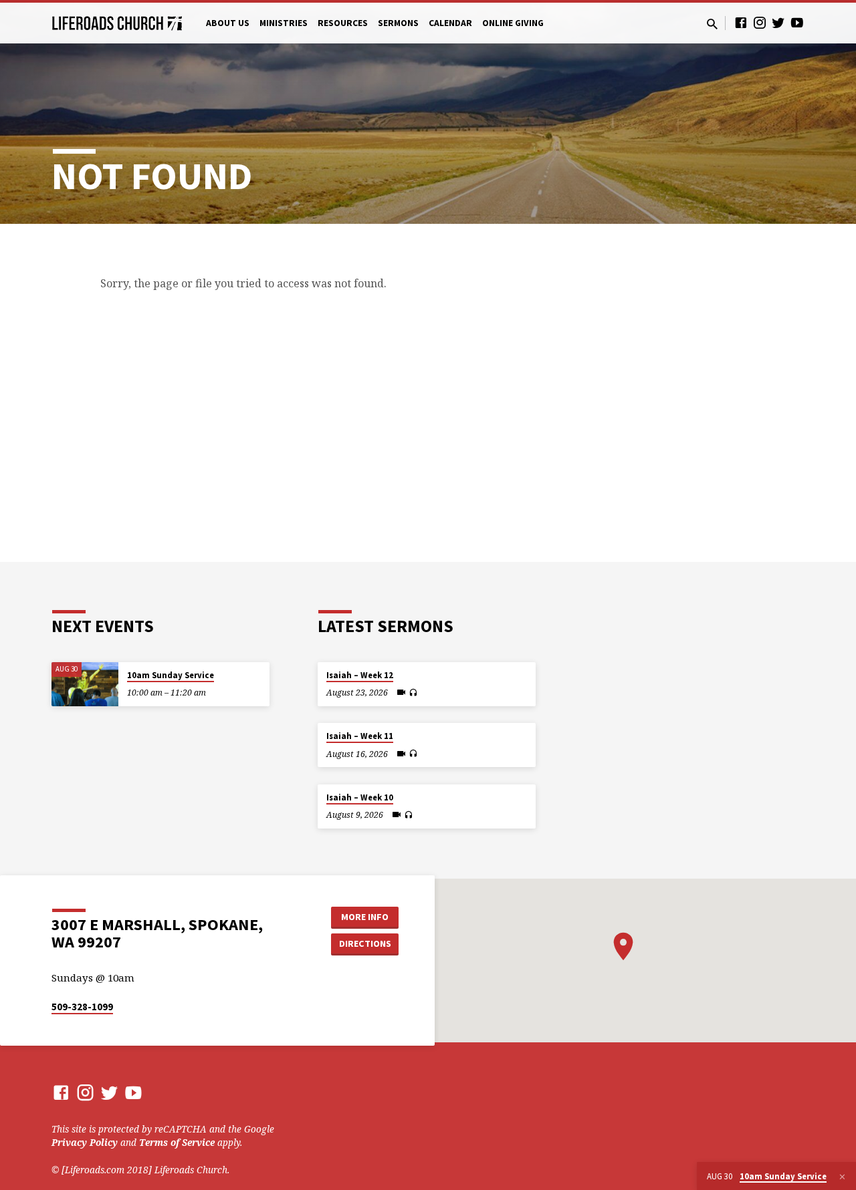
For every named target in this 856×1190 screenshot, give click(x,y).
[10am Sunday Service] (84, 684)
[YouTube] (797, 22)
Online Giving (513, 23)
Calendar (450, 23)
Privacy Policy (84, 1142)
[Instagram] (759, 22)
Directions (365, 943)
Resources (343, 23)
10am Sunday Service (170, 675)
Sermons (398, 23)
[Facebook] (741, 22)
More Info (365, 917)
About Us (227, 23)
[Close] (842, 1177)
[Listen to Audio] (413, 693)
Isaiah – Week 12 (359, 675)
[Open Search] (712, 23)
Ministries (283, 23)
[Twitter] (778, 22)
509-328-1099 (82, 1006)
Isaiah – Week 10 (359, 797)
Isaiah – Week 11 (359, 736)
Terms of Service (177, 1142)
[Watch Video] (401, 692)
